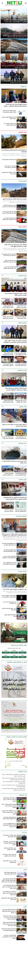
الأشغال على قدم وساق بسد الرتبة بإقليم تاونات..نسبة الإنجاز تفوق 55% (15, 245)
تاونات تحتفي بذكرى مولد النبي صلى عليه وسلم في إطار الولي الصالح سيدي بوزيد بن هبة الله (13, 778)
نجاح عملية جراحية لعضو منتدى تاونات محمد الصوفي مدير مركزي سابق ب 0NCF (9, 886)
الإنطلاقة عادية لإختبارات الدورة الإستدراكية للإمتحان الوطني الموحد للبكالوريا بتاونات (20, 319)
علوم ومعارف (22, 479)
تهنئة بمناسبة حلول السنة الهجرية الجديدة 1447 (8, 898)
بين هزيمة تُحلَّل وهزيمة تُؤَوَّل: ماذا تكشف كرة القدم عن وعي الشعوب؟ (9, 799)
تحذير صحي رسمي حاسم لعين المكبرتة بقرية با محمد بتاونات (14, 462)
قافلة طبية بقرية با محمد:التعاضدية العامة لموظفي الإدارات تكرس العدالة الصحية (8, 476)
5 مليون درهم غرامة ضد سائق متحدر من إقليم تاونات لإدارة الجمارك (14, 425)
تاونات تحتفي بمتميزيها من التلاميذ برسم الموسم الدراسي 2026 (16, 294)
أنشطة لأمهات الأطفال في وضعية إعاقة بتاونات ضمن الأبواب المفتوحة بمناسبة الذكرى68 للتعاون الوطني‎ (16, 390)
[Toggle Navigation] (26, 3)
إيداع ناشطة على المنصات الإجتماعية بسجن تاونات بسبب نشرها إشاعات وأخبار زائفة (7, 439)
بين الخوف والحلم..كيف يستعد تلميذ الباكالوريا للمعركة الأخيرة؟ (9, 818)
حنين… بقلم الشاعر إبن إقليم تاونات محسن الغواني (10, 848)
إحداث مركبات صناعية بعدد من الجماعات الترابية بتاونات (10, 124)
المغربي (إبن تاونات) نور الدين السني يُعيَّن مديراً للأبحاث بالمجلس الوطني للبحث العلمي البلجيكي (20, 366)
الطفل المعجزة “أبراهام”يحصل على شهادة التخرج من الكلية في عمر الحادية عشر (9, 597)
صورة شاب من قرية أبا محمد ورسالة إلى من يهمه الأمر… (10, 166)
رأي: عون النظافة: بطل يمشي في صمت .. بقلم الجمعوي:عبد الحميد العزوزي (9, 812)
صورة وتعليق (22, 132)
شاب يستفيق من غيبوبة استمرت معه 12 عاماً (15, 589)
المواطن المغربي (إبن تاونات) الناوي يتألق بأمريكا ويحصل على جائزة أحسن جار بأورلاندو (15, 341)
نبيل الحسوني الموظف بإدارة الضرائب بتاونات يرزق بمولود (10, 873)
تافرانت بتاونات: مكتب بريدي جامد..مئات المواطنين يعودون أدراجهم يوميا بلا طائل (10, 268)
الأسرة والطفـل (21, 370)
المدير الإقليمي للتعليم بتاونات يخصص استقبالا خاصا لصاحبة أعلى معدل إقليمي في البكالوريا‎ (14, 535)
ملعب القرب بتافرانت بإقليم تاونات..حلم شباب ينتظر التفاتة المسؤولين (9, 262)
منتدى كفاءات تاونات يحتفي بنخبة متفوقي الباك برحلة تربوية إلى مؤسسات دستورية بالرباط (20, 308)
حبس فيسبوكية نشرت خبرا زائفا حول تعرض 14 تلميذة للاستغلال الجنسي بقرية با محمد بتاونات (20, 439)
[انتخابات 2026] (14, 633)
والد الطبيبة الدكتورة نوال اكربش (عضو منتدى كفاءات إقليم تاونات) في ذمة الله (9, 911)
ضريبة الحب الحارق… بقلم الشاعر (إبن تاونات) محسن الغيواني (9, 855)
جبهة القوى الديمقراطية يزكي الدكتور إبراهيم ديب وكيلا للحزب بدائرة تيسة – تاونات (13, 775)
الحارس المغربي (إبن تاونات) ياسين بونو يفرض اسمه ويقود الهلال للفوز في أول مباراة (7, 355)
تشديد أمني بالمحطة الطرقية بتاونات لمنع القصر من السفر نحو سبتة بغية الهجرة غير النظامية (9, 206)
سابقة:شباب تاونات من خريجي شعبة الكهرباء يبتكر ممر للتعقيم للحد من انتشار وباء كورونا (9, 558)
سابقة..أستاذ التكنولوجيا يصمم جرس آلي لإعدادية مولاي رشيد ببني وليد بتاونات (9, 564)
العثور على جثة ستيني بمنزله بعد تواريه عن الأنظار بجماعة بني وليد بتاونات (9, 213)
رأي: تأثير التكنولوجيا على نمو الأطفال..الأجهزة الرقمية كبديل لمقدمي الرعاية (9, 825)
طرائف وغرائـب (22, 571)
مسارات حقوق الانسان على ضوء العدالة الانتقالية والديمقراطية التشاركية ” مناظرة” (15, 105)
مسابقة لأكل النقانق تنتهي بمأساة (10, 615)
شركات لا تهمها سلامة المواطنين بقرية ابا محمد (9, 173)
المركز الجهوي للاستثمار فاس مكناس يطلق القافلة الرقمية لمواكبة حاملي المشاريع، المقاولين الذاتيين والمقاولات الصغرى (9, 552)
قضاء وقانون (22, 406)
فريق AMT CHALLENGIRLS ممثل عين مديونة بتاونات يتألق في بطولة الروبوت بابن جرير (9, 545)
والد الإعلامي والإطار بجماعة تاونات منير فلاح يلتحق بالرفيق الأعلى (8, 929)
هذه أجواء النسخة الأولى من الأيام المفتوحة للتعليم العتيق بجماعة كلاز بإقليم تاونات (15, 498)
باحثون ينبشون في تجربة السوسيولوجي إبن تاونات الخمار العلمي (20, 511)
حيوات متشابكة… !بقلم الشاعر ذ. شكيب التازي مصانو (9, 836)
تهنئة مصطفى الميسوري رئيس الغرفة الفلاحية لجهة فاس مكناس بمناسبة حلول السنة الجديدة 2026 (9, 880)
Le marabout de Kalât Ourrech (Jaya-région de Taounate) (14, 151)
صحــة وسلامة (22, 443)
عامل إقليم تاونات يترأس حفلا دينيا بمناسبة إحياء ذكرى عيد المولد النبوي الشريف (13, 785)
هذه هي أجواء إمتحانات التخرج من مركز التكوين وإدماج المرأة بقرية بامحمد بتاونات (7, 319)
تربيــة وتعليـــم (22, 275)
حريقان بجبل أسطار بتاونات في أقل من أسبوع (15, 199)
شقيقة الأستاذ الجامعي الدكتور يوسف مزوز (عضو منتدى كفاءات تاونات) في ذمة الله (9, 924)
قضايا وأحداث (22, 181)
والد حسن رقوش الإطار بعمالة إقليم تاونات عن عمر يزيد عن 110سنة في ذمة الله (9, 917)
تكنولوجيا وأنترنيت (21, 516)
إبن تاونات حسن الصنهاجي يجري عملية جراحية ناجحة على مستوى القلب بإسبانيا (9, 893)
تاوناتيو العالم (22, 323)
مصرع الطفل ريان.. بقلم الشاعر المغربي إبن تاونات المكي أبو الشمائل (9, 843)
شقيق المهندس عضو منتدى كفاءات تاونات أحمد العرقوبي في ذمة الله (9, 936)
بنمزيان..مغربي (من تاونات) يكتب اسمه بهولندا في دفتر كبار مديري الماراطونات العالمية (20, 355)
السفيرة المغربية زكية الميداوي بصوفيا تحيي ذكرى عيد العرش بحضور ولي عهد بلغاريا (8, 366)
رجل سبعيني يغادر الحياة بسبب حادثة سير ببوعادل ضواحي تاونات (9, 218)
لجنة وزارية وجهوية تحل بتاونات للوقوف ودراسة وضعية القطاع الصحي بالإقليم (20, 476)
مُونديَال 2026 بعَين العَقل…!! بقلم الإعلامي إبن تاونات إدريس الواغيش (9, 806)
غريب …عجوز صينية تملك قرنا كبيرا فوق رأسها (9, 609)
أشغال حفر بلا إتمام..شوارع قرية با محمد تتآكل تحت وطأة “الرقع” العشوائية (9, 255)
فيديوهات (23, 86)
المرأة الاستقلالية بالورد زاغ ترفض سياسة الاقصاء (9, 117)
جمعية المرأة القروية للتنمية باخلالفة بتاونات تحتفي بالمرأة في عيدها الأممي (7, 403)
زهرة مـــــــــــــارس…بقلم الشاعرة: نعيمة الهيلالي (9, 861)
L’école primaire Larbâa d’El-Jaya (9, 159)
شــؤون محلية (22, 227)
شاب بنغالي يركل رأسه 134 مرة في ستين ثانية (9, 602)
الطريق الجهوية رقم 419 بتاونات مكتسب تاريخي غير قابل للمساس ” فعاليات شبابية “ (8, 112)
